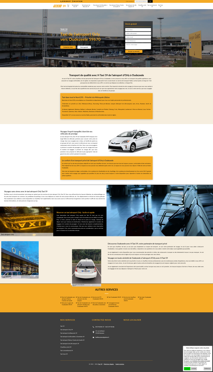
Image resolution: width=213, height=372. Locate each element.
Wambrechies (100, 111)
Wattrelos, (86, 111)
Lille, (80, 103)
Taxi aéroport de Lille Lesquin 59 (131, 6)
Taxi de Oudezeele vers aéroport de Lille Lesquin (84, 299)
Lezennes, (72, 111)
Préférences (207, 368)
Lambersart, (128, 109)
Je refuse (194, 368)
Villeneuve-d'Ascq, (87, 103)
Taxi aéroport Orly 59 (75, 6)
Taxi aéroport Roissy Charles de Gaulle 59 (116, 6)
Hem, (76, 111)
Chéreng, (111, 109)
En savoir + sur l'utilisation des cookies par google (197, 361)
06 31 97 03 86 (109, 327)
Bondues (91, 111)
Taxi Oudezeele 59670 (114, 297)
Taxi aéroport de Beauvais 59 (86, 6)
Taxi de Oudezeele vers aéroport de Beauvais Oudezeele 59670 (84, 304)
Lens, (134, 103)
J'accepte (187, 368)
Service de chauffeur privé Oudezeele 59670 (130, 299)
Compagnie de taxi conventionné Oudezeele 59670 (113, 304)
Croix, (116, 109)
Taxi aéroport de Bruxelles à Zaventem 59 (100, 6)
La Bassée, (88, 109)
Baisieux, (77, 109)
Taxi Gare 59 (160, 6)
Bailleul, (82, 109)
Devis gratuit (84, 47)
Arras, (138, 103)
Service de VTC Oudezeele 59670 (98, 298)
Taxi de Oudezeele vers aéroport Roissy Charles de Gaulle (68, 299)
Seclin (147, 103)
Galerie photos (120, 364)
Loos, (145, 109)
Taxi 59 (68, 6)
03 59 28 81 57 (99, 327)
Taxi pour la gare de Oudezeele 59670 (67, 303)
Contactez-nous (68, 47)
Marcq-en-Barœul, (105, 103)
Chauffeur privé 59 (142, 6)
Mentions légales (109, 364)
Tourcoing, (96, 103)
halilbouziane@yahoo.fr (102, 337)
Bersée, (94, 109)
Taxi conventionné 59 (152, 6)
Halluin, (80, 111)
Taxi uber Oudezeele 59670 (145, 298)
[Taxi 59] (58, 6)
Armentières (65, 106)
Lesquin (113, 103)
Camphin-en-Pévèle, (102, 109)
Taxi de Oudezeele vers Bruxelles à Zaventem (99, 303)
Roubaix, (143, 103)
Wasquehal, (121, 109)
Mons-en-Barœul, (137, 109)
